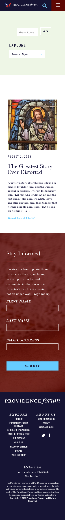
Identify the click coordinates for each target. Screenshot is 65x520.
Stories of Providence (18, 430)
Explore (17, 45)
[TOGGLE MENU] (58, 5)
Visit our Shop (19, 455)
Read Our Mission (18, 447)
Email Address (22, 340)
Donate (18, 451)
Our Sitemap (19, 438)
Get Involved (32, 476)
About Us (18, 442)
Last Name (18, 321)
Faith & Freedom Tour (19, 434)
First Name (18, 301)
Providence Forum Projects (18, 424)
